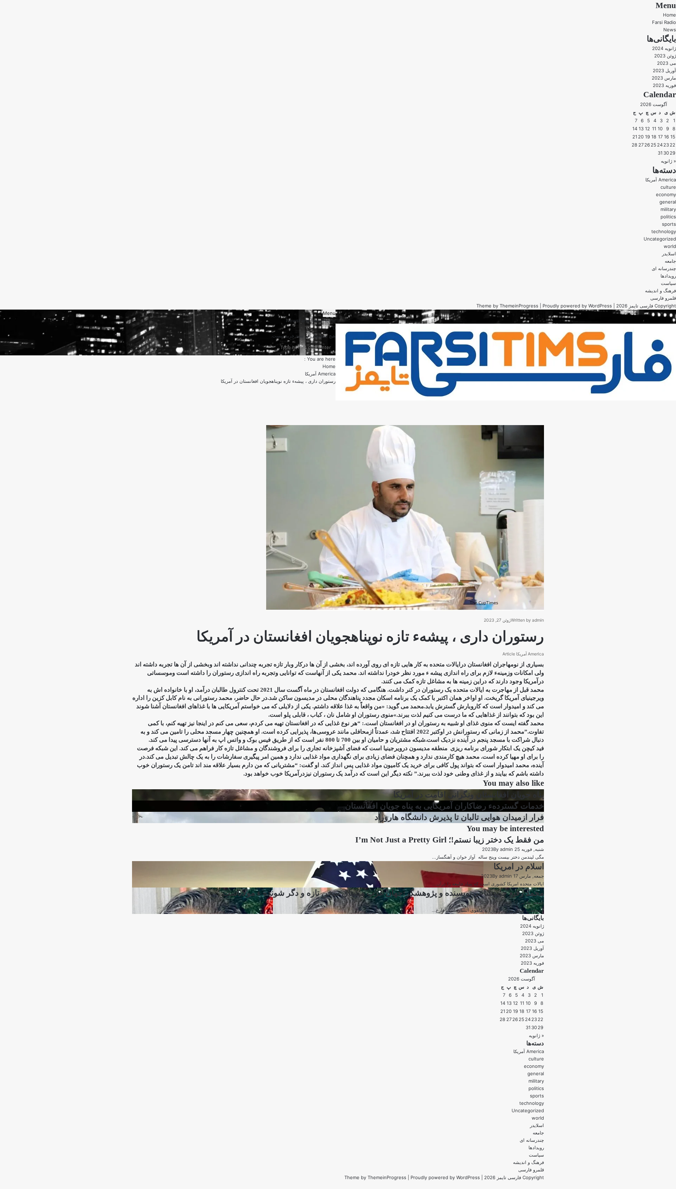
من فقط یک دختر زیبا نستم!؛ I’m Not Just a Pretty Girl (449, 839)
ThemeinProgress (519, 306)
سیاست (668, 283)
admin (538, 620)
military (668, 209)
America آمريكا (660, 179)
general (667, 202)
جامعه (670, 261)
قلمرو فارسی (663, 298)
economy (666, 194)
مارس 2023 (664, 78)
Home (669, 15)
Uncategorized (660, 239)
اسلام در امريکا (519, 866)
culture (668, 187)
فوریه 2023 (664, 85)
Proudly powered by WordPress (577, 306)
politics (668, 216)
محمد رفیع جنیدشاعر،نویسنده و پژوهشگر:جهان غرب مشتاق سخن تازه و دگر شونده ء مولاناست (383, 893)
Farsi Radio (664, 22)
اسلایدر (669, 253)
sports (669, 224)
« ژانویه (668, 161)
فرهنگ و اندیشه (660, 290)
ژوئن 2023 (665, 55)
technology (663, 231)
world (670, 246)
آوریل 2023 (664, 70)
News (669, 29)
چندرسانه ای (664, 268)
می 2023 (666, 63)
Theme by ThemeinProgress (375, 1177)
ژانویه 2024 (664, 48)
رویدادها (668, 276)
